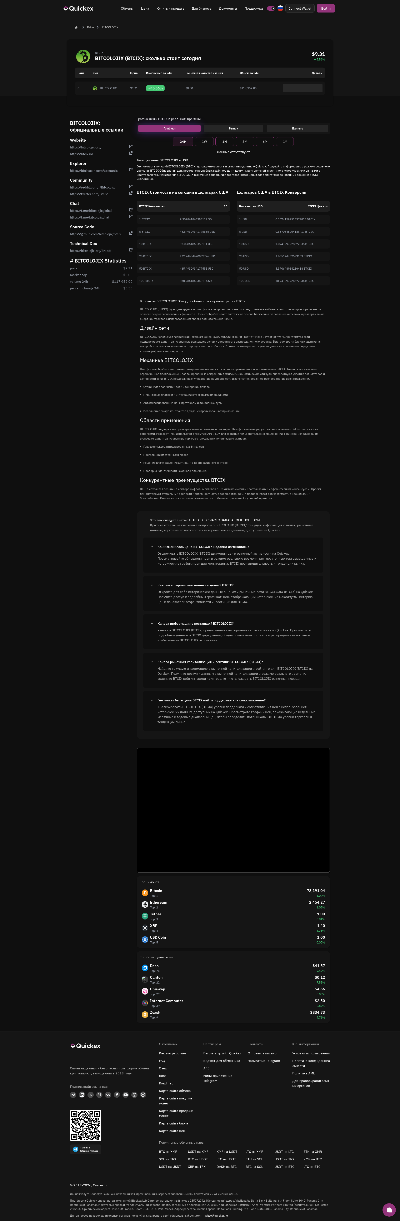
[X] (91, 1095)
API (206, 1068)
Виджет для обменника (221, 1061)
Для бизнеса (201, 8)
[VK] (108, 1095)
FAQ (162, 1061)
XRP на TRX (197, 1166)
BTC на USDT (198, 1159)
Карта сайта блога (173, 1123)
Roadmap (166, 1083)
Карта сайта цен (172, 1131)
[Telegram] (73, 1095)
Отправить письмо (262, 1053)
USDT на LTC (284, 1151)
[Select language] (280, 8)
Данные (297, 128)
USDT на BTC (284, 1166)
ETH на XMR (313, 1151)
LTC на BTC (312, 1166)
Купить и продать (170, 8)
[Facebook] (117, 1095)
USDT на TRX (284, 1159)
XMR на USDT (227, 1151)
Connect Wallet (300, 8)
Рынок (233, 128)
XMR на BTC (313, 1159)
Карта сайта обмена (175, 1091)
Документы (228, 8)
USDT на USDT (170, 1166)
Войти (326, 8)
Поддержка (254, 8)
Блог (162, 1076)
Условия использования (311, 1053)
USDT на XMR (198, 1151)
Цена (145, 8)
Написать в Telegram (264, 1061)
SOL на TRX (167, 1159)
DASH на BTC (227, 1166)
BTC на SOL (254, 1166)
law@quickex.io (217, 1215)
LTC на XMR (254, 1151)
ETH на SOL (254, 1159)
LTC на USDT (226, 1159)
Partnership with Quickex (222, 1053)
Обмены (127, 8)
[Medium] (99, 1095)
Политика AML (303, 1073)
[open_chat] (389, 1210)
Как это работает (172, 1053)
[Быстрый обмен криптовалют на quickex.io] (78, 8)
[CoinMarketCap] (143, 1095)
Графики (169, 128)
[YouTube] (125, 1095)
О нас (163, 1068)
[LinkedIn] (82, 1095)
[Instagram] (134, 1095)
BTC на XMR (168, 1151)
